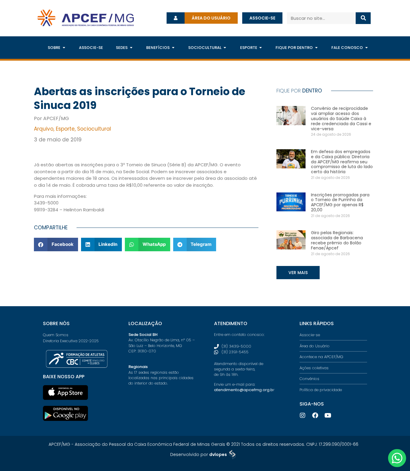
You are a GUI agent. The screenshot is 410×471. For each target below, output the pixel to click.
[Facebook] (315, 415)
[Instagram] (303, 415)
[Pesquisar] (363, 18)
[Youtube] (328, 415)
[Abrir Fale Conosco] (366, 48)
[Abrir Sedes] (131, 48)
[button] (56, 244)
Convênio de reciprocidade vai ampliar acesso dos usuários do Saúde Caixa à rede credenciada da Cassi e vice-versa (341, 118)
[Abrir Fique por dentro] (316, 48)
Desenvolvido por (198, 454)
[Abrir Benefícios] (173, 48)
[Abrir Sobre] (64, 48)
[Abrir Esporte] (261, 48)
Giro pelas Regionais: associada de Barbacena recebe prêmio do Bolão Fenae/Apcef (337, 240)
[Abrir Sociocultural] (225, 48)
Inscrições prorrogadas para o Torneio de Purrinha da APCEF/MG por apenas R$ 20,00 (340, 202)
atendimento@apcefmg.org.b (243, 390)
